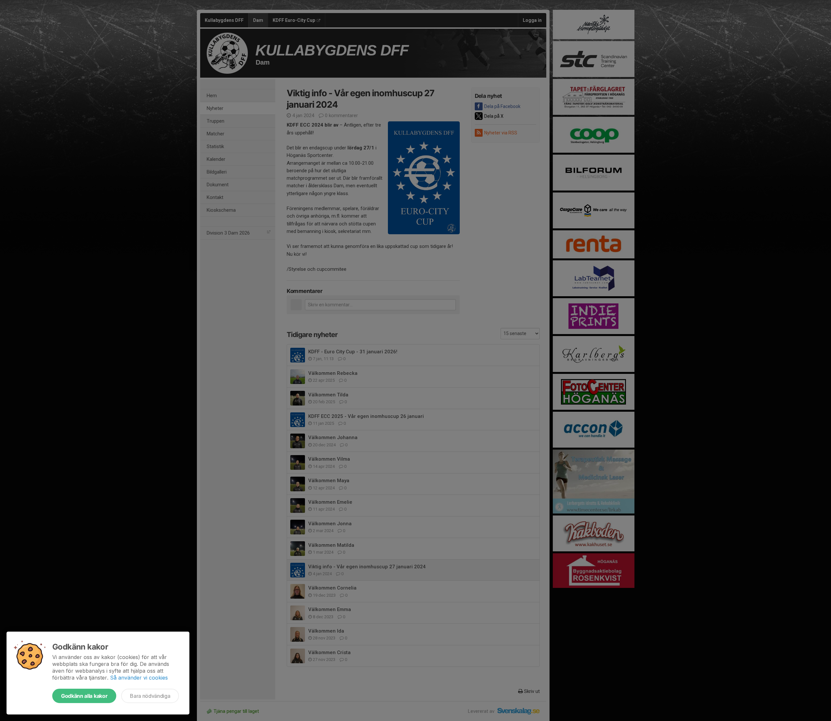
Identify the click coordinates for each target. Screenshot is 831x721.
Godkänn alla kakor (84, 696)
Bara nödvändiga (150, 696)
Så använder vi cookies (139, 677)
